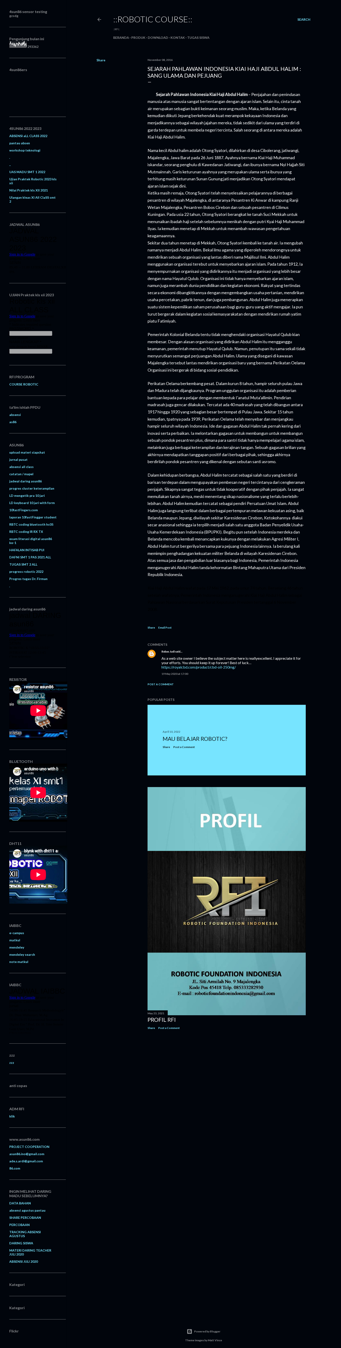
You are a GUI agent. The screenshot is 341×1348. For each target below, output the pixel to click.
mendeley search (22, 954)
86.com (14, 1168)
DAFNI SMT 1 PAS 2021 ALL (30, 557)
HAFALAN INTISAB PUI (26, 550)
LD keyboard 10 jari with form (32, 503)
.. (10, 165)
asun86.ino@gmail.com (26, 1154)
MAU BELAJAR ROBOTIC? (195, 738)
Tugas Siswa (198, 38)
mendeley (16, 947)
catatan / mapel (21, 474)
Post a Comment (161, 684)
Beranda (121, 38)
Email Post (165, 627)
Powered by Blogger (207, 1331)
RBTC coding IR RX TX (26, 532)
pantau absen (19, 143)
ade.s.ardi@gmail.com (26, 1161)
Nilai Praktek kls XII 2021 (28, 190)
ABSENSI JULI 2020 (23, 1261)
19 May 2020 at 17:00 (174, 674)
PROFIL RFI (162, 1019)
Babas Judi (168, 651)
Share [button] (101, 60)
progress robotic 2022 (26, 571)
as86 (12, 422)
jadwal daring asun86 (25, 481)
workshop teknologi (24, 150)
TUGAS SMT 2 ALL (23, 564)
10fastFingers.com (23, 510)
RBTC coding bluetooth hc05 (31, 524)
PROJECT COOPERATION (29, 1147)
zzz (11, 1063)
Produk (138, 38)
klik (12, 1116)
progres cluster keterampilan (31, 488)
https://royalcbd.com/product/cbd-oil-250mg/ (198, 667)
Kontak (177, 38)
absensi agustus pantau (27, 1210)
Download (158, 38)
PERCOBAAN (19, 1225)
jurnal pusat (18, 459)
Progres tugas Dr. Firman (28, 579)
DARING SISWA (21, 1243)
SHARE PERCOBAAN (25, 1217)
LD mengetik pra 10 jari (27, 496)
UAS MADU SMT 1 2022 (27, 172)
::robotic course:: (152, 19)
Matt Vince (215, 1340)
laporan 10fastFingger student (33, 517)
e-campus (16, 933)
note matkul (18, 962)
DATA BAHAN (20, 1203)
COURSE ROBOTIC (23, 384)
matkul (14, 940)
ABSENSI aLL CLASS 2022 (28, 136)
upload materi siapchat (27, 452)
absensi (15, 415)
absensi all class (21, 467)
